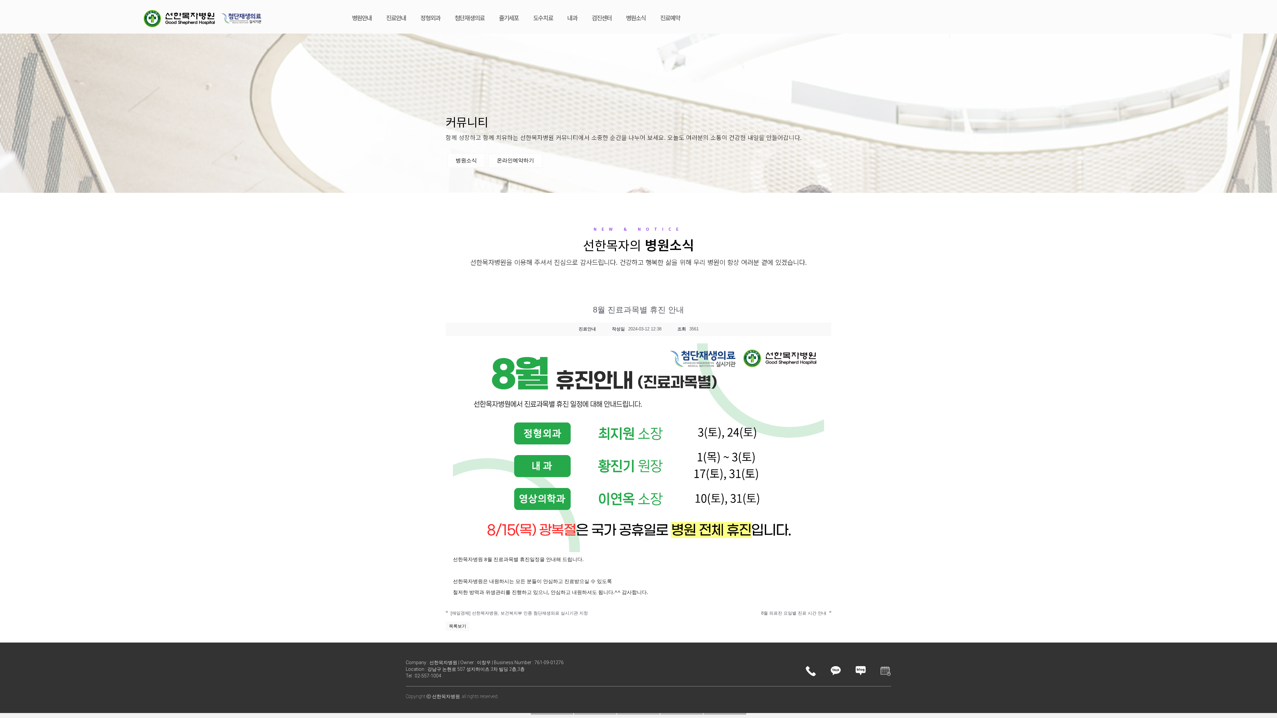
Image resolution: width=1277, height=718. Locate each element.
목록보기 (457, 626)
